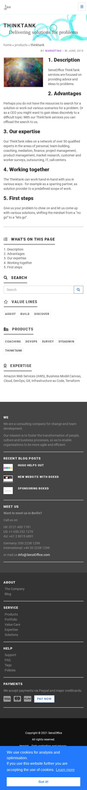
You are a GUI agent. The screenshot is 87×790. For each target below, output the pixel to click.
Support (10, 655)
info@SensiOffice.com (34, 555)
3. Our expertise (15, 258)
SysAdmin (66, 341)
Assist (10, 314)
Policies (10, 670)
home (7, 45)
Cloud (8, 381)
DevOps (32, 341)
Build (25, 314)
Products (11, 614)
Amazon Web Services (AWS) (24, 376)
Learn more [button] (65, 770)
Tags (8, 665)
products (21, 45)
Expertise (11, 629)
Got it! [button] (43, 782)
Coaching (13, 341)
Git (28, 381)
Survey (48, 341)
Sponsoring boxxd (33, 488)
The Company (15, 589)
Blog (8, 594)
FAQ (8, 660)
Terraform (72, 381)
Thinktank (13, 350)
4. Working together (18, 263)
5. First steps (13, 267)
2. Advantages (14, 254)
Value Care (12, 624)
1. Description (13, 249)
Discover (42, 314)
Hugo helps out (31, 465)
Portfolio (11, 619)
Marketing (53, 50)
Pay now (44, 699)
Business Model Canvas (63, 376)
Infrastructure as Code (48, 381)
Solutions (11, 635)
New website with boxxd (38, 477)
